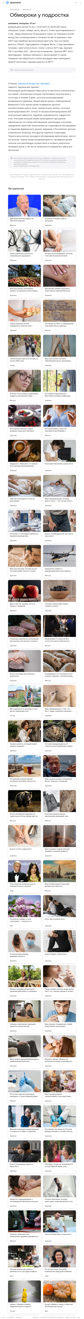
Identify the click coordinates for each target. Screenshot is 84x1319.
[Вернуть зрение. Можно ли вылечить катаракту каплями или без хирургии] (59, 1051)
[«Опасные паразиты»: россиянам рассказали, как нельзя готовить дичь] (24, 631)
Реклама (18, 1317)
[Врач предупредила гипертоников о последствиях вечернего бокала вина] (59, 1086)
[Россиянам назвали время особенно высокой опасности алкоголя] (24, 771)
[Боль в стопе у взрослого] (24, 841)
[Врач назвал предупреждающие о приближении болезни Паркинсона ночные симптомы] (24, 1051)
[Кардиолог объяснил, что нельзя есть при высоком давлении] (24, 456)
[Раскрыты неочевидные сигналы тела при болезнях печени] (59, 246)
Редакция (35, 1317)
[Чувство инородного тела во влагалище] (24, 491)
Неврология (27, 9)
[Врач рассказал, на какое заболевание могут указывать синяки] (59, 351)
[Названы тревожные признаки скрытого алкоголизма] (24, 1016)
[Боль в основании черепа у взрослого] (24, 1156)
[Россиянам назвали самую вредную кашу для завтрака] (24, 421)
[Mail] (7, 2)
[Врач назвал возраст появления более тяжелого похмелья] (59, 771)
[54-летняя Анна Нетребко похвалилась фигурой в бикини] (59, 1261)
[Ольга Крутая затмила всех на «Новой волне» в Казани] (24, 876)
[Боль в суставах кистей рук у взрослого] (24, 666)
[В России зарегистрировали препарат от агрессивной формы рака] (24, 1086)
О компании (10, 1317)
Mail (3, 1317)
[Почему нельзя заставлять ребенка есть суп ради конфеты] (24, 1261)
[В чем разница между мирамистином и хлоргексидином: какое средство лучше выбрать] (24, 946)
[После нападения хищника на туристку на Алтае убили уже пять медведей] (24, 806)
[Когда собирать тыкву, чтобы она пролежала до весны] (59, 1296)
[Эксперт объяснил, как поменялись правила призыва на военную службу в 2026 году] (24, 1226)
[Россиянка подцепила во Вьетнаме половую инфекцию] (59, 386)
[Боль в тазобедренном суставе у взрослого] (59, 526)
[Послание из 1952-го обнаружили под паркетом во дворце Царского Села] (59, 316)
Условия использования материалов (52, 1317)
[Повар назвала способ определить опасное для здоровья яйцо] (24, 316)
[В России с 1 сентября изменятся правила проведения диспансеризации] (24, 526)
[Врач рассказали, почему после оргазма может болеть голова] (24, 561)
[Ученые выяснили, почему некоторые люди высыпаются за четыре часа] (59, 1191)
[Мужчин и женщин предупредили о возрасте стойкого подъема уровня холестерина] (24, 1121)
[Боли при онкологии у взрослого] (59, 456)
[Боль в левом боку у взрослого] (59, 1226)
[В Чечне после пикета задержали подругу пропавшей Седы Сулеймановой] (24, 386)
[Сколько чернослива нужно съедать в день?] (59, 596)
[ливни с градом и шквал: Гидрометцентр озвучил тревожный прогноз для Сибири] (24, 1296)
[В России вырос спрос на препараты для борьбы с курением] (59, 421)
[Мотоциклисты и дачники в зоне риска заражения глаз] (24, 701)
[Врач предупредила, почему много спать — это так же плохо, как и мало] (59, 491)
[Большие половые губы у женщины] (59, 211)
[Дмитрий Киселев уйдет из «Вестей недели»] (24, 211)
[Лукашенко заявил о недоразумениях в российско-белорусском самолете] (59, 561)
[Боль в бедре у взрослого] (59, 946)
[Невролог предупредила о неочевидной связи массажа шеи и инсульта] (24, 1191)
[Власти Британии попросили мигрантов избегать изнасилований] (59, 876)
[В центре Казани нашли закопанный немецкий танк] (59, 806)
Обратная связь (71, 1317)
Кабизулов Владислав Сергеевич (34, 83)
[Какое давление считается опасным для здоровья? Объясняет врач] (24, 246)
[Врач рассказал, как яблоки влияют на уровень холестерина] (24, 281)
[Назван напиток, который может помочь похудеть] (24, 736)
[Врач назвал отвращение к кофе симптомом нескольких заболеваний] (59, 1016)
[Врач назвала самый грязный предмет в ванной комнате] (59, 841)
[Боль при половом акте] (59, 911)
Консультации (14, 9)
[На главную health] (15, 2)
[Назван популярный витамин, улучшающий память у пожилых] (24, 981)
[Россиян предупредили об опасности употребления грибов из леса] (59, 736)
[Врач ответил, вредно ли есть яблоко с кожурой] (24, 596)
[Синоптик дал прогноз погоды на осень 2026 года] (24, 351)
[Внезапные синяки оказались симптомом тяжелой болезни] (59, 281)
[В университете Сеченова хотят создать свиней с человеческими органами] (59, 666)
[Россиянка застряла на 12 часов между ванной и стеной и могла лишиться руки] (59, 1121)
